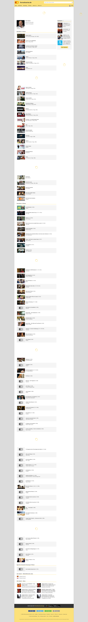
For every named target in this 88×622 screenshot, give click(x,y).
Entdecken (20, 5)
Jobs (38, 616)
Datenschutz (65, 614)
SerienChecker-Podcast (42, 614)
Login (72, 5)
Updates (36, 614)
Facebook (50, 616)
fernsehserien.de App (39, 605)
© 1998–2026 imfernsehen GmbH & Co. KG (27, 614)
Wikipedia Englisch (22, 578)
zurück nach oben (56, 616)
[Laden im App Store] (57, 606)
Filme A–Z (39, 5)
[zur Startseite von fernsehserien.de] (17, 2)
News (16, 5)
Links (47, 616)
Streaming (25, 5)
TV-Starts (29, 5)
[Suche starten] (72, 2)
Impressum (60, 614)
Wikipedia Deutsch (22, 576)
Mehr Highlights (64, 47)
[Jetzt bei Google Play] (49, 606)
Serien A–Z (35, 5)
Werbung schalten (43, 616)
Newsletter (48, 614)
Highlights (59, 20)
